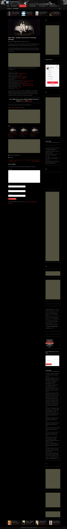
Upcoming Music (32, 5)
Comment (10, 169)
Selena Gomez (49, 324)
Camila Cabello (52, 310)
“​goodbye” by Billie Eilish (15, 107)
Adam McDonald (19, 41)
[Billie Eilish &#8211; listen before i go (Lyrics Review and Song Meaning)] (13, 130)
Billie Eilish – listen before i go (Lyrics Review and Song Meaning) (12, 134)
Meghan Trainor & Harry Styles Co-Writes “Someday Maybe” (42, 522)
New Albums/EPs (29, 14)
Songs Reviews (17, 155)
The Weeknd (48, 328)
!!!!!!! (34, 93)
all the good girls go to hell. (27, 83)
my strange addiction (22, 77)
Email (9, 189)
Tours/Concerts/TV (53, 5)
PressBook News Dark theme (41, 527)
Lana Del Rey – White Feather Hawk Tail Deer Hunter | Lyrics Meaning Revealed (52, 410)
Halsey (50, 315)
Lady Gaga (49, 320)
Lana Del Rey (53, 320)
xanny (20, 86)
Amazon (30, 101)
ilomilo (20, 75)
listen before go (22, 73)
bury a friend (23, 76)
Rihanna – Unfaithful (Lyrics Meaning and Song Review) (29, 522)
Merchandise (15, 8)
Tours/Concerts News (57, 14)
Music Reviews (23, 5)
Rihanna (51, 323)
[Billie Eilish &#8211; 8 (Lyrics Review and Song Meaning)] (35, 130)
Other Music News (42, 5)
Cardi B (57, 310)
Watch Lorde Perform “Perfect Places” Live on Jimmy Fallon (15, 522)
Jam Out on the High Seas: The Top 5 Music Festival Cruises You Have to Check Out (43, 13)
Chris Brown (48, 312)
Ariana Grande (49, 309)
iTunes (24, 101)
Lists (40, 14)
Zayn (53, 328)
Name (9, 184)
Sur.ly (51, 345)
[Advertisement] (24, 60)
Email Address (48, 360)
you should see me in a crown (27, 85)
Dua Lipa (56, 312)
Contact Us (9, 8)
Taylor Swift (52, 326)
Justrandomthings (13, 1)
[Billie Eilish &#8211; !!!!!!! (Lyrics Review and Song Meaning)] (24, 130)
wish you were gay (23, 82)
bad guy (17, 88)
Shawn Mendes (55, 324)
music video (52, 321)
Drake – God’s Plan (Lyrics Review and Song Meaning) (15, 13)
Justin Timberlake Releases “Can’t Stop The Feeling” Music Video (57, 522)
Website (9, 194)
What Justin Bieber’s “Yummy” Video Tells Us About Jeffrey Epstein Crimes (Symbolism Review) (52, 439)
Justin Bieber (52, 317)
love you (16, 72)
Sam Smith (55, 323)
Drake (52, 312)
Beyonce (55, 309)
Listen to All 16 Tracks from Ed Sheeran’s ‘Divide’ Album (29, 13)
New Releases (14, 5)
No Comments (26, 41)
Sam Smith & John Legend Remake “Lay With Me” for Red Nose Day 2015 (56, 13)
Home (8, 5)
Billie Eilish (11, 157)
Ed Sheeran (49, 313)
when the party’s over (29, 80)
